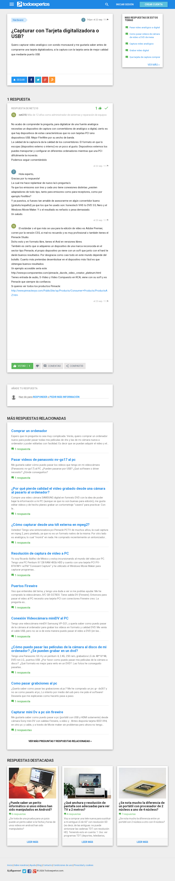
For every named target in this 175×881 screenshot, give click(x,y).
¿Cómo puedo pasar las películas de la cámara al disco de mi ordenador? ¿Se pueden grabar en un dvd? (58, 649)
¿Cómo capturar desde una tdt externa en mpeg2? (50, 525)
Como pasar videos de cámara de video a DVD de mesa (145, 36)
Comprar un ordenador (29, 431)
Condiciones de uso (62, 865)
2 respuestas (23, 730)
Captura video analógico (142, 43)
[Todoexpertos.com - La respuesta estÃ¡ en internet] (33, 4)
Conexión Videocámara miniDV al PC (40, 618)
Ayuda (33, 865)
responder (40, 397)
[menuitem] (31, 80)
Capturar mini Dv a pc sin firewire (37, 712)
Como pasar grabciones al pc (34, 683)
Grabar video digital (139, 50)
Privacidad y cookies (83, 865)
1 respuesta (22, 449)
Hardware (18, 20)
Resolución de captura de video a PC (40, 553)
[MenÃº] (11, 4)
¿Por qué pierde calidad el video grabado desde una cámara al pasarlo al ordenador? (58, 490)
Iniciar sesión (125, 4)
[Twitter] (24, 870)
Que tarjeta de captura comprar (145, 57)
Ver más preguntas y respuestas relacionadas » (60, 741)
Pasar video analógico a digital (145, 27)
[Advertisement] (51, 64)
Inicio (9, 865)
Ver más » (154, 64)
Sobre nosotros (21, 865)
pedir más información (64, 397)
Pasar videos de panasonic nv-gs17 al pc (43, 460)
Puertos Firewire (24, 586)
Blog (39, 865)
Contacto (47, 865)
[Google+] (34, 870)
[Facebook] (29, 870)
